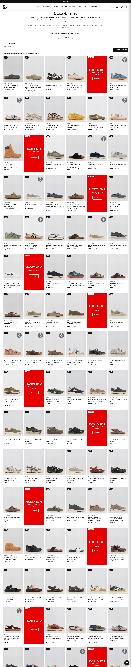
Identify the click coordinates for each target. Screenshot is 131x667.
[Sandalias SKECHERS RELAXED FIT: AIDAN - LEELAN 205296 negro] (76, 148)
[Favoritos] (122, 7)
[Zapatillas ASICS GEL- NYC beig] (118, 344)
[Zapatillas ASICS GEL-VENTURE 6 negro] (55, 462)
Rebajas (82, 7)
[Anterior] (5, 68)
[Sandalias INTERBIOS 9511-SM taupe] (97, 267)
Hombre (46, 7)
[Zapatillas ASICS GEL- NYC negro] (76, 423)
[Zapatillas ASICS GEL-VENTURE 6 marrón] (34, 462)
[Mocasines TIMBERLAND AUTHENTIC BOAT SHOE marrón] (118, 541)
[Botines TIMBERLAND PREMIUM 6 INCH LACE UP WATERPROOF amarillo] (13, 148)
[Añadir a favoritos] (20, 58)
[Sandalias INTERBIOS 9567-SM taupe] (118, 423)
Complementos (68, 7)
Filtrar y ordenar (122, 49)
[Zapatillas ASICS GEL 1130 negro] (55, 69)
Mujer (36, 7)
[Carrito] (126, 7)
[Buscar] (112, 7)
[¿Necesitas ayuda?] (126, 662)
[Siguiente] (20, 68)
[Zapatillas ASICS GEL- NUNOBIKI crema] (13, 462)
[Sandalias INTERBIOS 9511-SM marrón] (118, 267)
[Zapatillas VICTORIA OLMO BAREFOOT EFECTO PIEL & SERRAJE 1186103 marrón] (13, 620)
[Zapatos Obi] (5, 7)
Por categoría (65, 37)
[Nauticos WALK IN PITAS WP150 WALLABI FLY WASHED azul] (55, 188)
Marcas (94, 7)
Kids (56, 7)
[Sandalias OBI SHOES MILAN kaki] (13, 500)
